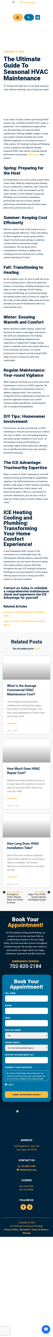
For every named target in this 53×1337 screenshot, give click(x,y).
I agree (10, 1084)
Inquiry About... (13, 1042)
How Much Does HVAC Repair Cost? (23, 770)
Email (8, 1018)
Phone (9, 1005)
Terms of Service (40, 1229)
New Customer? (13, 1030)
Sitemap (26, 1232)
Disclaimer (25, 1229)
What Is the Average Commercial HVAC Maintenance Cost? (21, 689)
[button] (37, 17)
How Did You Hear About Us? (19, 1055)
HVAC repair (33, 154)
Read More (12, 723)
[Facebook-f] (23, 1207)
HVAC (37, 648)
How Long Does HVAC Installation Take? (23, 845)
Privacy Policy (11, 1229)
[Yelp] (30, 1207)
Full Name (11, 993)
